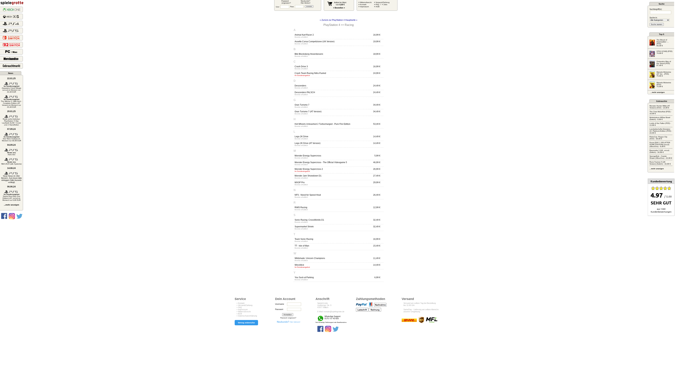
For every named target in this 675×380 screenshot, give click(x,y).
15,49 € (376, 246)
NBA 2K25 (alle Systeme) (11, 163)
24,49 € (376, 85)
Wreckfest (299, 265)
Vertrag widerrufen (246, 323)
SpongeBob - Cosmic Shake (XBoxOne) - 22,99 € (661, 157)
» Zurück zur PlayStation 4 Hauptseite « (338, 20)
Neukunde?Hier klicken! (305, 2)
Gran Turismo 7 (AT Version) (308, 111)
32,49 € (376, 220)
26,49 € (376, 195)
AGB (378, 7)
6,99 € (377, 277)
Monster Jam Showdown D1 (308, 176)
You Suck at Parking (304, 277)
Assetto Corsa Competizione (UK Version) (315, 41)
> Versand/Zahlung (244, 305)
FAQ (377, 4)
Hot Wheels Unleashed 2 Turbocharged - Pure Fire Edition (322, 124)
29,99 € (376, 182)
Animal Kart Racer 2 (304, 35)
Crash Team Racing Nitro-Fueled (310, 73)
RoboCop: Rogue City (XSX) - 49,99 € (658, 138)
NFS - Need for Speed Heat (308, 195)
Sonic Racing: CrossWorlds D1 (309, 220)
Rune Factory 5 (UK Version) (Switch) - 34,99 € (660, 163)
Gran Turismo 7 (302, 105)
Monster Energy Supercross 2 (309, 169)
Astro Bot (11, 154)
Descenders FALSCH (305, 92)
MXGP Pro (300, 182)
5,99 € (377, 155)
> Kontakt (240, 303)
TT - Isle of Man (302, 246)
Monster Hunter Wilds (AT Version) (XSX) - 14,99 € (660, 107)
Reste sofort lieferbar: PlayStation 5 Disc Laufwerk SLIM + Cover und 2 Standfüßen (11, 122)
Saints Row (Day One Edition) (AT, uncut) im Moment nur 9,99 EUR (11, 197)
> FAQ (239, 307)
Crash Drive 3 (301, 66)
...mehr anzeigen (11, 205)
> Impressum (242, 309)
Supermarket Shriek (304, 226)
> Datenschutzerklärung (246, 316)
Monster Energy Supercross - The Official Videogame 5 (321, 162)
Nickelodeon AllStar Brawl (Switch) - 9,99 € (660, 118)
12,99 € (376, 207)
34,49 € (376, 105)
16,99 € (376, 35)
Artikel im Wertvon (340, 3)
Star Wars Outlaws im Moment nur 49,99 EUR (11, 139)
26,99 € (376, 169)
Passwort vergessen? (288, 318)
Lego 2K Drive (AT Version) (307, 143)
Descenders (300, 85)
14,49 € (376, 136)
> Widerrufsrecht (243, 312)
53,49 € (376, 124)
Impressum (364, 7)
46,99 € (376, 162)
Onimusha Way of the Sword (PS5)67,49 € (664, 63)
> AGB (239, 314)
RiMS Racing (301, 207)
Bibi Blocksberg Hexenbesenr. (309, 54)
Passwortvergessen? (286, 2)
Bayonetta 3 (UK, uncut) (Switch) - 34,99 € (659, 151)
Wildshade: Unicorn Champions (310, 258)
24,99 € (376, 73)
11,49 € (376, 258)
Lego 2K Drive (301, 136)
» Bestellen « (339, 8)
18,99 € (376, 54)
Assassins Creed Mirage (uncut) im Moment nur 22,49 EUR (11, 89)
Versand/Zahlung (383, 2)
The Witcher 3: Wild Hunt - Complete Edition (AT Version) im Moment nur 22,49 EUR (11, 103)
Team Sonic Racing (304, 239)
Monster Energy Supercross (308, 155)
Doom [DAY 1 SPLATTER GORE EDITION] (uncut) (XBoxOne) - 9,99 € (660, 144)
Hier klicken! (288, 322)
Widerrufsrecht (366, 2)
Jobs (385, 4)
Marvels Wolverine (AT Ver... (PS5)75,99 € (664, 74)
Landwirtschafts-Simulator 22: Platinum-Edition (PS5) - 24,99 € (661, 131)
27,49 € (376, 176)
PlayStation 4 (331, 24)
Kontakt (363, 4)
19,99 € (376, 41)
